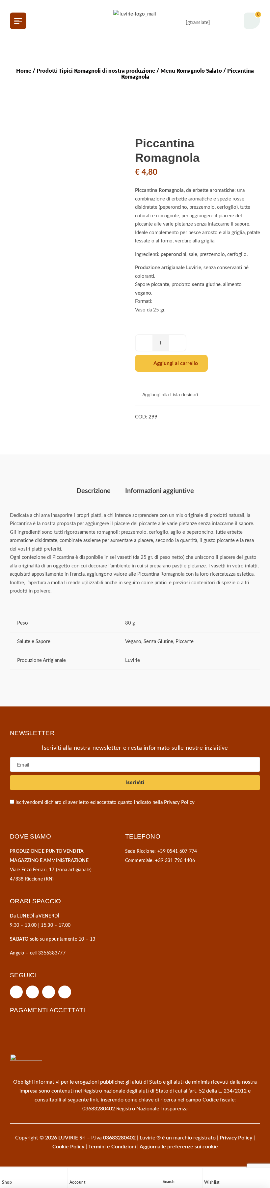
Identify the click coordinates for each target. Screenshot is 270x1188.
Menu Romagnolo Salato (191, 71)
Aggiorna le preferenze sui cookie (179, 1146)
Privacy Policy (179, 802)
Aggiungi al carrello (175, 363)
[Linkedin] (64, 992)
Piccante (185, 641)
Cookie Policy (68, 1146)
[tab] (93, 491)
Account (77, 1182)
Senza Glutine (158, 641)
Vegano (133, 641)
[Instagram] (32, 992)
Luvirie (132, 660)
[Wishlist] (207, 1174)
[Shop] (5, 1174)
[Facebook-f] (16, 992)
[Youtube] (48, 992)
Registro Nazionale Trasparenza (152, 1108)
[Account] (72, 1174)
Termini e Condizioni (112, 1146)
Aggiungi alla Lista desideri (170, 394)
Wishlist (212, 1182)
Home (23, 71)
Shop (7, 1182)
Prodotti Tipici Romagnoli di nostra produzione (96, 71)
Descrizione (93, 491)
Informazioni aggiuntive (159, 491)
